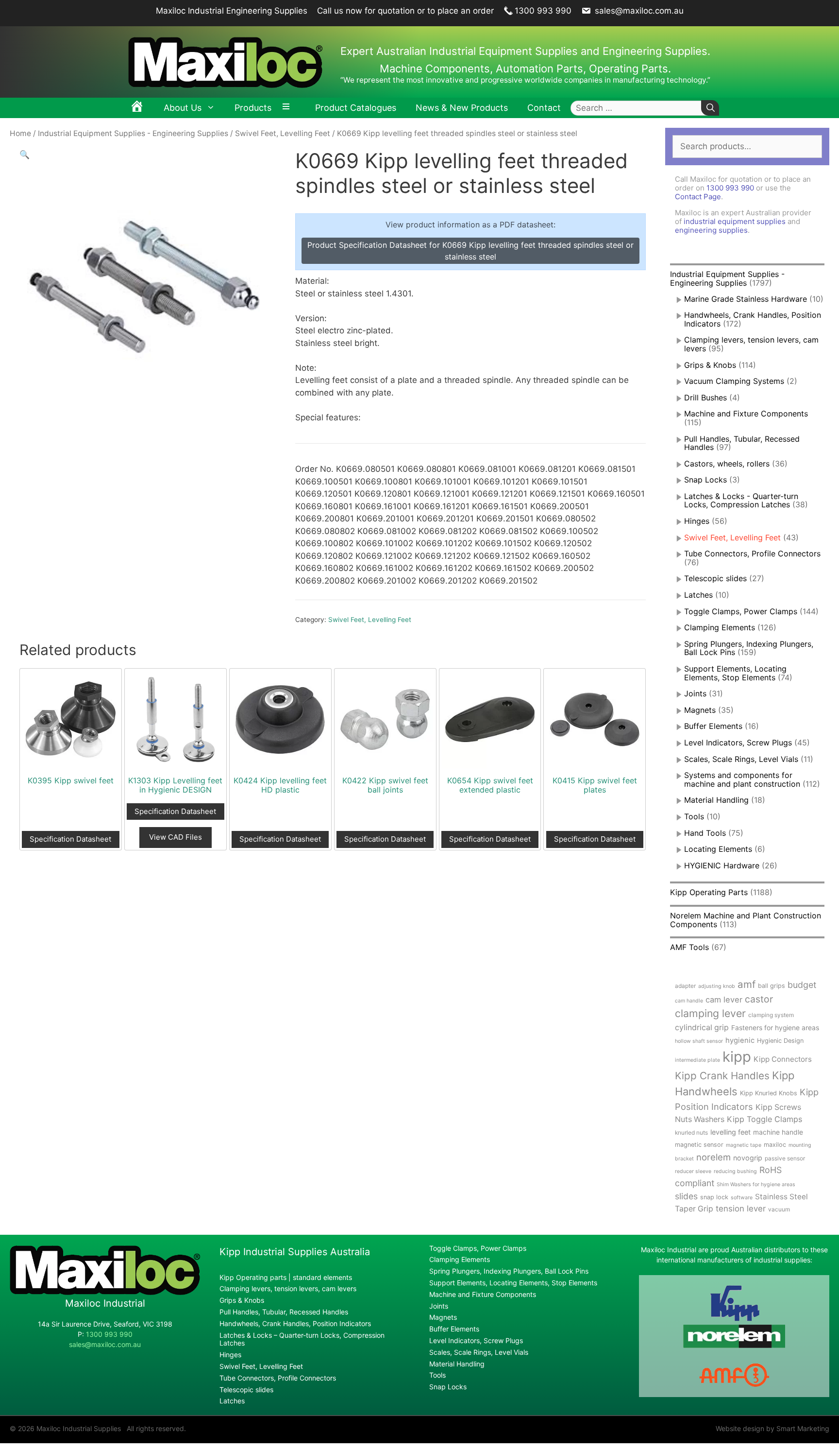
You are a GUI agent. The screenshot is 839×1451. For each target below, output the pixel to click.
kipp (736, 1056)
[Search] (710, 108)
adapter (685, 985)
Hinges (696, 521)
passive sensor (785, 1158)
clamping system (771, 1015)
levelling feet (730, 1132)
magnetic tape (743, 1145)
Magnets (700, 710)
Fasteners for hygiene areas (775, 1028)
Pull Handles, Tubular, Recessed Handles (742, 443)
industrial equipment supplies (735, 221)
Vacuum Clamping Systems (734, 381)
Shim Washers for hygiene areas (756, 1184)
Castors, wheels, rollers (727, 463)
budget (802, 985)
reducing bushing (735, 1171)
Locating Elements (718, 849)
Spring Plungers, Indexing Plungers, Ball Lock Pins (508, 1271)
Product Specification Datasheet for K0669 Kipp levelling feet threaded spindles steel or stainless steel (470, 250)
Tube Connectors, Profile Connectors (752, 553)
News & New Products (462, 108)
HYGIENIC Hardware (721, 865)
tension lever (741, 1208)
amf (746, 984)
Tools (694, 816)
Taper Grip (694, 1208)
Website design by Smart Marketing (772, 1428)
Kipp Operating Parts (709, 892)
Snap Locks (705, 479)
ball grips (771, 985)
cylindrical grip (702, 1027)
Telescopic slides (715, 578)
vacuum (779, 1209)
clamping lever (710, 1013)
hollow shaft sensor (699, 1041)
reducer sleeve (693, 1171)
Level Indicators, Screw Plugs (738, 742)
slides (686, 1196)
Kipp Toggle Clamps (764, 1119)
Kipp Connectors (783, 1059)
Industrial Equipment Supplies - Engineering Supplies (133, 133)
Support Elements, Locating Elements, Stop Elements (735, 673)
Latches (698, 595)
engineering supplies (711, 230)
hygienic (740, 1040)
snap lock (714, 1197)
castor (759, 999)
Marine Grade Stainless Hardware (745, 299)
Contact (544, 108)
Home (20, 133)
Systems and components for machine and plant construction (742, 779)
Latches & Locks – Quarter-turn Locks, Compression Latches (302, 1339)
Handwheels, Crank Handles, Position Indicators (752, 319)
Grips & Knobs (710, 365)
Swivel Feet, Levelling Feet (282, 133)
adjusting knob (716, 986)
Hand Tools (705, 833)
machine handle (778, 1132)
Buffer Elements (713, 726)
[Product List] (288, 108)
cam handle (689, 1001)
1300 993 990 (543, 11)
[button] (24, 154)
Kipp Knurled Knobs (768, 1093)
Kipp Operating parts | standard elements (285, 1277)
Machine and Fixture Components (746, 413)
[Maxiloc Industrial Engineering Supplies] (105, 1292)
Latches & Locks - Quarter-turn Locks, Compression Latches (741, 500)
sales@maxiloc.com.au (638, 11)
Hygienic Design (780, 1040)
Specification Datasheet (70, 839)
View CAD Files (175, 837)
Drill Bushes (705, 397)
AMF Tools (689, 947)
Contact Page (698, 196)
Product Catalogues (355, 108)
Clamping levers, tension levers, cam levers (751, 344)
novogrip (747, 1158)
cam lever (723, 999)
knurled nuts (691, 1132)
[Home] (137, 108)
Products (253, 108)
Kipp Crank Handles (722, 1076)
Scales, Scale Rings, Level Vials (741, 759)
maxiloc (775, 1144)
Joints (695, 693)
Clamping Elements (719, 627)
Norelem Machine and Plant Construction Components (745, 920)
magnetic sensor (699, 1144)
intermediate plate (697, 1060)
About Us (182, 108)
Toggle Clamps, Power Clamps (740, 611)
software (742, 1197)
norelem (713, 1157)
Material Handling (716, 800)
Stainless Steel (781, 1196)
